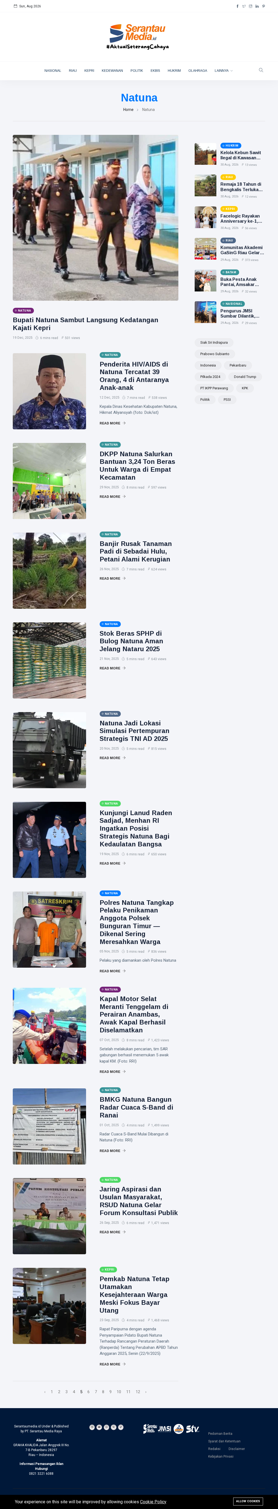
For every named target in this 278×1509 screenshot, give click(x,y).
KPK (245, 388)
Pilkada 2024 (210, 377)
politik (205, 400)
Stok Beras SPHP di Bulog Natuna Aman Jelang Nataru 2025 (131, 641)
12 (138, 1391)
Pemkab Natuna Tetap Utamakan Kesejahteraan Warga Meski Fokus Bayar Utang (134, 1294)
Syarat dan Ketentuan (224, 1441)
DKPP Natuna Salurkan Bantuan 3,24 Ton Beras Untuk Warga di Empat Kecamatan (137, 465)
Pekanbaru (238, 365)
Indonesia (208, 365)
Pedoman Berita (220, 1434)
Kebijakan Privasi (220, 1456)
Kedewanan (112, 71)
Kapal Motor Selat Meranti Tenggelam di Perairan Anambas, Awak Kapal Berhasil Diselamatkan (134, 1014)
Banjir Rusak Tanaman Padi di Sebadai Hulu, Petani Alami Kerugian (136, 551)
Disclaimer (237, 1449)
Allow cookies (248, 1501)
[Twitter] (244, 6)
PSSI (227, 400)
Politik (137, 71)
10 (119, 1391)
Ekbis (155, 71)
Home (128, 109)
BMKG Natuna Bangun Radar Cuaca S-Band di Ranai (136, 1107)
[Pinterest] (263, 6)
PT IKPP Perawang (214, 388)
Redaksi (214, 1449)
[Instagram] (250, 6)
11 (128, 1391)
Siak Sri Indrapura (214, 342)
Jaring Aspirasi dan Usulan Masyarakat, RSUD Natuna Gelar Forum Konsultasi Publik (139, 1200)
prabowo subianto (214, 354)
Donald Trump (245, 377)
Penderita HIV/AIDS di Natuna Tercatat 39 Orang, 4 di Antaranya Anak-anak (134, 376)
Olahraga (197, 71)
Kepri (89, 71)
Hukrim (174, 71)
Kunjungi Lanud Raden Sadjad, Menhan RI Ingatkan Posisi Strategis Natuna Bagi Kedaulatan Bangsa (136, 828)
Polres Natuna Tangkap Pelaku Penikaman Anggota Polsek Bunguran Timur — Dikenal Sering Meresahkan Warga (137, 922)
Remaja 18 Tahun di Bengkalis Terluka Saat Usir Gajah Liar (241, 189)
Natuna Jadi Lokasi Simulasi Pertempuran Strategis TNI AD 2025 (134, 731)
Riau (73, 71)
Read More (110, 423)
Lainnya (222, 71)
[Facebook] (237, 6)
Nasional (53, 71)
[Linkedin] (257, 6)
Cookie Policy (153, 1501)
